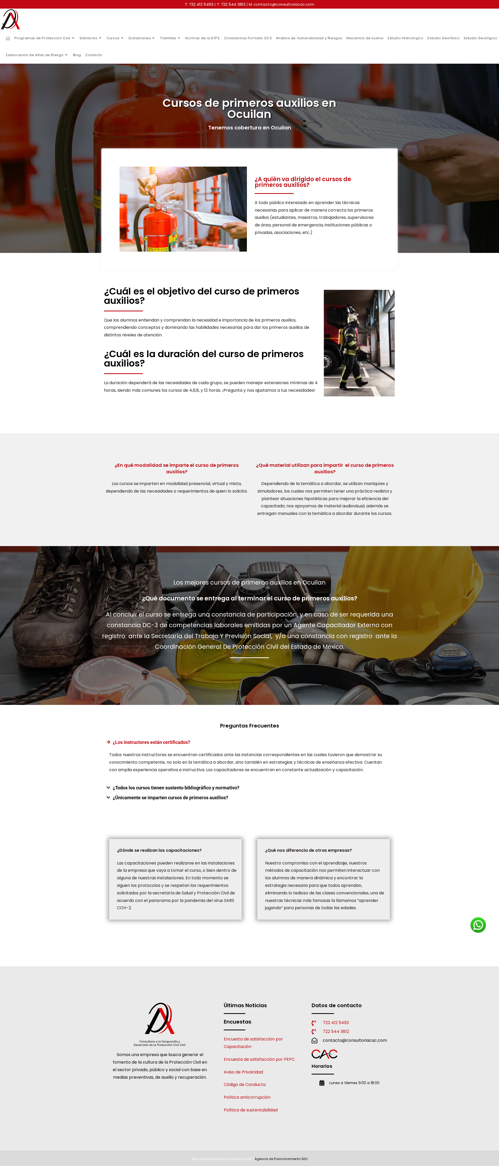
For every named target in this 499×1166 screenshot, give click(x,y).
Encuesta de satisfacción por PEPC (259, 1059)
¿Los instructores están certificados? (151, 742)
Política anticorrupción (247, 1097)
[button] (249, 742)
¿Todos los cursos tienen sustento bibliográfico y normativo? (176, 787)
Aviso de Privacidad (243, 1072)
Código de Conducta (245, 1085)
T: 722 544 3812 (231, 4)
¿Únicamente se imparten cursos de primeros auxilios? (170, 797)
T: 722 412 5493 (199, 4)
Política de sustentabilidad (251, 1110)
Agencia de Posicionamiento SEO (281, 1159)
